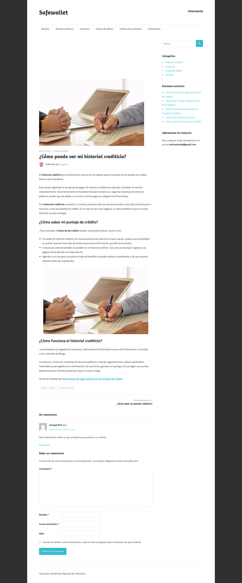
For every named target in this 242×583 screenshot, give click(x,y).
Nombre (44, 515)
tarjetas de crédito (66, 387)
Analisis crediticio (64, 29)
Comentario (45, 469)
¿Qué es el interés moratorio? (180, 117)
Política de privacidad (130, 29)
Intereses (84, 29)
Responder (44, 445)
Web (41, 533)
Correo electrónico (49, 524)
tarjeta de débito (104, 29)
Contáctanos (154, 29)
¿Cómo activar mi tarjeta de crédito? (183, 121)
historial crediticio (48, 387)
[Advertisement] (95, 58)
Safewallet (53, 12)
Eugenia (64, 164)
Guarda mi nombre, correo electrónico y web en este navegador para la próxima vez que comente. (92, 542)
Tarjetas (45, 29)
